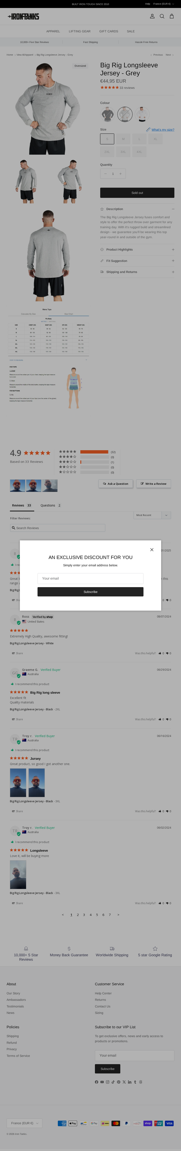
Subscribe (91, 592)
